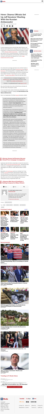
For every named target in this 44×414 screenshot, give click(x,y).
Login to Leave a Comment (15, 386)
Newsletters (22, 407)
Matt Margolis (3, 285)
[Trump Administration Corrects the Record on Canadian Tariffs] (15, 317)
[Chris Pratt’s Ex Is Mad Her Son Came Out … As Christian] (15, 339)
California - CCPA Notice (40, 407)
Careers (27, 407)
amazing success (19, 69)
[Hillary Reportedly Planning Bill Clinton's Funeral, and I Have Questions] (15, 274)
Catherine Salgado (4, 329)
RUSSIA (2, 207)
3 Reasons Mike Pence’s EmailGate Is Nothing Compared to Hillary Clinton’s (13, 182)
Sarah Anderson (4, 263)
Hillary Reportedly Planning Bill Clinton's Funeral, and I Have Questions (14, 283)
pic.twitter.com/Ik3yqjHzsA (17, 81)
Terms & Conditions (34, 407)
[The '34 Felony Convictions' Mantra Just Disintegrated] (15, 361)
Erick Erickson (10, 171)
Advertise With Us (34, 405)
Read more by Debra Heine (14, 199)
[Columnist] (5, 192)
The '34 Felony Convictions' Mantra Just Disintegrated (11, 371)
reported (6, 172)
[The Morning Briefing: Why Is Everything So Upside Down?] (15, 252)
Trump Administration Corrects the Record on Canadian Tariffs (13, 327)
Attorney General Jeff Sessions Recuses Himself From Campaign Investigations (13, 159)
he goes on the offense (10, 75)
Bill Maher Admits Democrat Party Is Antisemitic (35, 65)
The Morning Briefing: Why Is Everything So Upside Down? (14, 262)
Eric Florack (3, 373)
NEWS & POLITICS (8, 202)
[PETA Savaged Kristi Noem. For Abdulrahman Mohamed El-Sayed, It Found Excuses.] (15, 295)
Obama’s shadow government (11, 51)
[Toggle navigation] (42, 1)
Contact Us (21, 405)
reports (17, 95)
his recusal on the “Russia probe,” (13, 164)
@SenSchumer (6, 79)
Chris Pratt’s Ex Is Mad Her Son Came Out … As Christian (13, 349)
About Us (27, 405)
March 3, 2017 (23, 83)
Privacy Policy (40, 405)
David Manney (3, 307)
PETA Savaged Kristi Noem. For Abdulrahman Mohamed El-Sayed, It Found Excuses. (13, 305)
